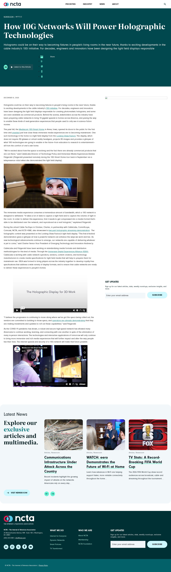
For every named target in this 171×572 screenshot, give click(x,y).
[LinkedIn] (6, 547)
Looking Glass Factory (66, 136)
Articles (47, 453)
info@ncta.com (20, 538)
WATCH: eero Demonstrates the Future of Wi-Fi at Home (106, 462)
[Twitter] (18, 547)
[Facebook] (24, 546)
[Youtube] (30, 547)
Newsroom (9, 17)
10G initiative (51, 108)
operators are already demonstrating (68, 321)
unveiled (16, 133)
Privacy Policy (43, 565)
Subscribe (157, 295)
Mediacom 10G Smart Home (31, 129)
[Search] (165, 4)
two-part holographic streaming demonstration (69, 230)
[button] (46, 494)
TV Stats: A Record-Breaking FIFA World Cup (145, 462)
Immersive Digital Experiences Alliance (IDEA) (68, 252)
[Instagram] (12, 547)
